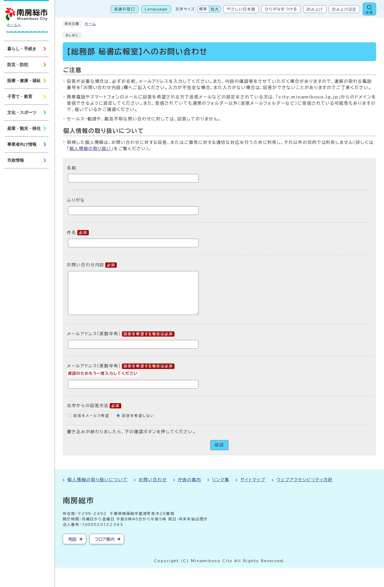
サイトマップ (253, 480)
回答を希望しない (138, 416)
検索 (369, 12)
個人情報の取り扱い (90, 148)
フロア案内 (104, 539)
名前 (71, 168)
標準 (203, 9)
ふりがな (76, 200)
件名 (77, 232)
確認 (219, 445)
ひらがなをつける (281, 9)
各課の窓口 (124, 9)
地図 (72, 539)
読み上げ (315, 9)
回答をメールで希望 (91, 416)
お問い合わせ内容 (91, 265)
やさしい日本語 (241, 9)
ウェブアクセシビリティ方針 (304, 480)
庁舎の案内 (189, 480)
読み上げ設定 (344, 9)
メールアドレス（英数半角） (120, 334)
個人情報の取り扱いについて (97, 480)
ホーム (90, 24)
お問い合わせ (153, 480)
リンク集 (220, 480)
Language (156, 9)
